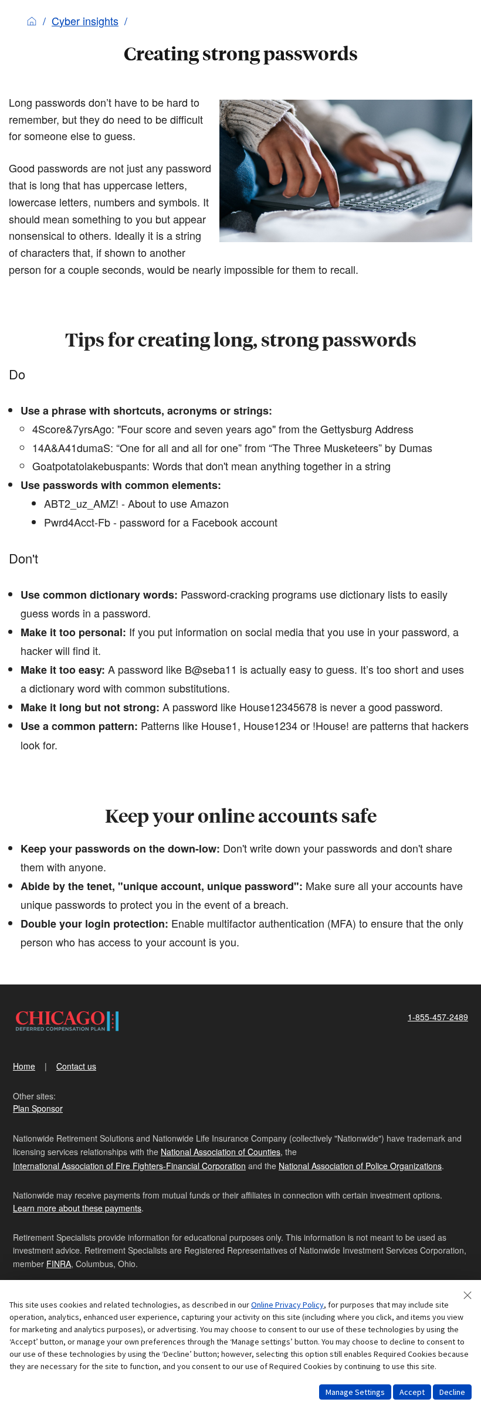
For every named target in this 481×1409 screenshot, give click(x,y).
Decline (452, 1392)
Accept (412, 1392)
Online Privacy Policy (287, 1304)
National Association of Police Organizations (360, 1166)
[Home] (31, 20)
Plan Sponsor (38, 1108)
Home (24, 1066)
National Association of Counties (220, 1151)
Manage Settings (355, 1392)
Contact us (76, 1066)
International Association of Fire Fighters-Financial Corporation (129, 1166)
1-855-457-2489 (438, 1017)
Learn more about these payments (77, 1208)
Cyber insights (85, 20)
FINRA (58, 1263)
